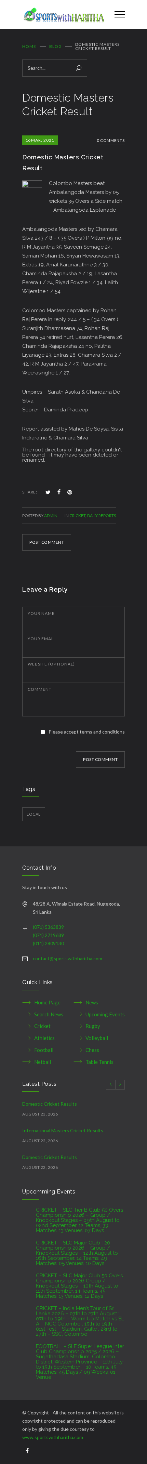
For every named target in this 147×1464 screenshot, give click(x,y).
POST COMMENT (46, 542)
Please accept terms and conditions (87, 732)
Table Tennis (99, 1062)
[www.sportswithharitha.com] (63, 14)
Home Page (47, 1002)
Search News (48, 1014)
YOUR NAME (41, 613)
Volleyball (96, 1038)
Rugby (92, 1026)
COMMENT (40, 689)
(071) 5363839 (48, 927)
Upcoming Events (105, 1014)
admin (50, 515)
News (91, 1002)
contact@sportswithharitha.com (67, 958)
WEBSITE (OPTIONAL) (51, 664)
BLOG (55, 46)
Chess (92, 1050)
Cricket (77, 515)
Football (43, 1050)
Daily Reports (101, 515)
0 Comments (111, 140)
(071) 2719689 (48, 935)
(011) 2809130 (48, 943)
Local (34, 814)
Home (29, 46)
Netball (42, 1062)
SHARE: (29, 491)
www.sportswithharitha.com (52, 1437)
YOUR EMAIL (41, 638)
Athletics (44, 1038)
